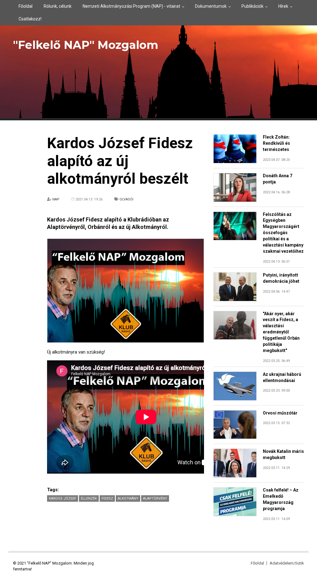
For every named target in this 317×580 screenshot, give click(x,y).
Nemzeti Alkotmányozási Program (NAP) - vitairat (131, 6)
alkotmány (128, 498)
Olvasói (126, 199)
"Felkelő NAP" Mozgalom (85, 45)
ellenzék (89, 498)
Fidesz (107, 498)
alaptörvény (155, 498)
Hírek (283, 6)
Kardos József (62, 498)
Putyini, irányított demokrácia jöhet (281, 278)
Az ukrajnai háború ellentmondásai (282, 377)
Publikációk (252, 6)
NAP (55, 199)
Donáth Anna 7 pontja (277, 178)
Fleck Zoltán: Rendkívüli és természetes (276, 143)
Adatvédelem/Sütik (287, 563)
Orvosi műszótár (280, 412)
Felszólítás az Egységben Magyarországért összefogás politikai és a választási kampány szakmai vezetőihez (283, 233)
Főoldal (26, 6)
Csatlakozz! (30, 18)
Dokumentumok (211, 6)
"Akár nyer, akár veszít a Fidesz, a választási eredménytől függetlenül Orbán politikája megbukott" (281, 332)
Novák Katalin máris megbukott (283, 454)
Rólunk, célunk (58, 6)
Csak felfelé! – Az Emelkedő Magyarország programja (280, 499)
